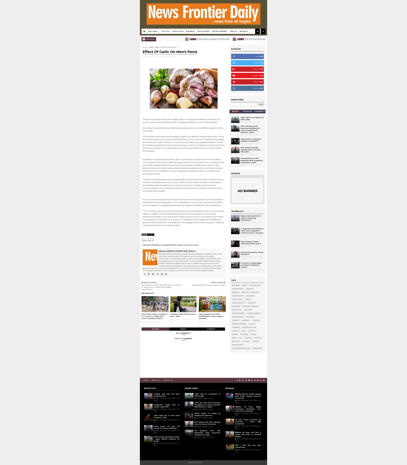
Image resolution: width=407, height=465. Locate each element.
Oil (240, 338)
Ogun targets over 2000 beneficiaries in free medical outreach (211, 316)
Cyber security (238, 303)
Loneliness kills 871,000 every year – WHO (182, 315)
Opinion (248, 338)
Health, (174, 56)
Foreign (256, 320)
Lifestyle (252, 331)
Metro (235, 334)
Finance (235, 320)
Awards (249, 289)
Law (243, 331)
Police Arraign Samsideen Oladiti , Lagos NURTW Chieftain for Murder (167, 439)
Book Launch (238, 296)
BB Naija (244, 31)
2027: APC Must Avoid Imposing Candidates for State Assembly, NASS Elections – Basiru (257, 39)
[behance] (257, 380)
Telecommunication (241, 348)
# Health (150, 235)
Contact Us (168, 380)
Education (178, 31)
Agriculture (255, 285)
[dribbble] (252, 380)
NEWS (234, 338)
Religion (236, 341)
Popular (247, 111)
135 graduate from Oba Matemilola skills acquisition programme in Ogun (252, 160)
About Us (156, 380)
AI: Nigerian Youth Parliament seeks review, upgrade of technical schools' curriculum (252, 231)
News (173, 39)
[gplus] (242, 380)
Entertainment (219, 31)
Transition (257, 348)
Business (190, 31)
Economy (236, 306)
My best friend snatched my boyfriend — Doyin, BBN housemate (248, 422)
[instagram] (261, 380)
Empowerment (238, 313)
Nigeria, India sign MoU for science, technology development (251, 218)
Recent (235, 111)
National (244, 334)
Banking (235, 292)
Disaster (252, 303)
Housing (235, 327)
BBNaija (245, 292)
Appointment (238, 289)
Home (145, 47)
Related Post (147, 293)
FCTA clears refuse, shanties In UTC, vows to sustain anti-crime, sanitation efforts (154, 316)
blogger (155, 329)
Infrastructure (249, 327)
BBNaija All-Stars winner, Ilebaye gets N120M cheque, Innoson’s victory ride (248, 396)
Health (233, 31)
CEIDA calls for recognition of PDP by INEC (193, 39)
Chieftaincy (237, 299)
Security (246, 341)
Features (152, 31)
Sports (256, 341)
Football (246, 320)
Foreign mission (239, 324)
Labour (235, 331)
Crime (247, 299)
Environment (238, 317)
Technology (237, 345)
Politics (166, 31)
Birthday (255, 292)
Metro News (203, 31)
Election (248, 310)
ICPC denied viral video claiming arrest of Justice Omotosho (251, 150)
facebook (211, 329)
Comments (259, 111)
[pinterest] (246, 380)
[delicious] (264, 380)
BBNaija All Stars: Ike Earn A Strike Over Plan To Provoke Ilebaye (248, 434)
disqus (183, 329)
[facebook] (237, 380)
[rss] (255, 380)
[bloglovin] (249, 380)
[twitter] (239, 380)
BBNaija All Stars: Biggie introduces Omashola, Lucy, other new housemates (248, 409)
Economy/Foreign (251, 306)
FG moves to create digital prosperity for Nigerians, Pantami (251, 265)
